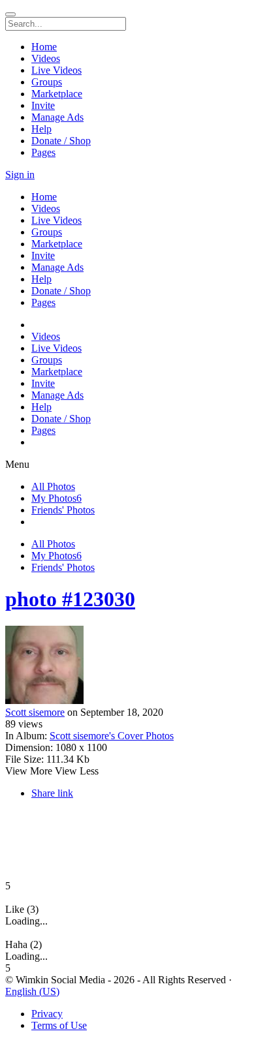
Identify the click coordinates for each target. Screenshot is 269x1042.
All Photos (53, 486)
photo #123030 (70, 599)
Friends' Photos (63, 509)
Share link (52, 793)
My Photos (56, 498)
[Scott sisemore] (134, 666)
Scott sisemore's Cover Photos (112, 735)
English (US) (32, 991)
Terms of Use (59, 1025)
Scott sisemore (35, 712)
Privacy (47, 1013)
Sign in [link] (20, 174)
